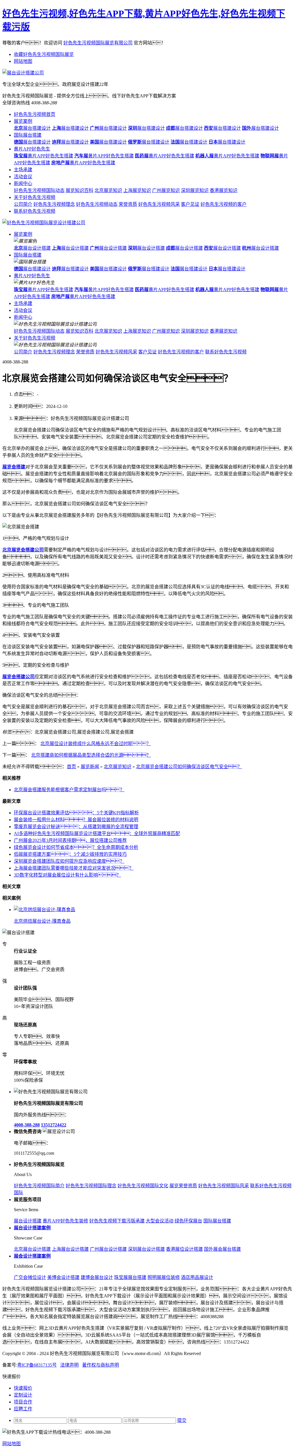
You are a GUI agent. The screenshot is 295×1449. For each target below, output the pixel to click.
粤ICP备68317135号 (37, 1365)
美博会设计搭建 (63, 1277)
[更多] (26, 898)
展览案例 (23, 121)
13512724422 (53, 1124)
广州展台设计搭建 (108, 1249)
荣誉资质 (128, 204)
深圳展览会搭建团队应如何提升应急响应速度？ (69, 861)
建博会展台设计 (97, 1277)
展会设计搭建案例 (32, 1256)
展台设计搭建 (32, 248)
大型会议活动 (159, 1220)
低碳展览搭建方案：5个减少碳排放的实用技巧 (70, 854)
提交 (181, 1420)
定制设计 (23, 1395)
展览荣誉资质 (183, 1185)
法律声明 (69, 1365)
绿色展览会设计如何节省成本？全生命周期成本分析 (76, 847)
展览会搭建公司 (18, 676)
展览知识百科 (79, 190)
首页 (71, 766)
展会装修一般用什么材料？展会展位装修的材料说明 (76, 819)
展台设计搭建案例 (32, 1227)
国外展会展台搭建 (222, 1249)
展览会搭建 (13, 466)
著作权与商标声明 (100, 1365)
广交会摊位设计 (30, 1277)
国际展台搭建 (27, 135)
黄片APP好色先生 (32, 148)
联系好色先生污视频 (34, 211)
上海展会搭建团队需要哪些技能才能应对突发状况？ (74, 868)
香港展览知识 (223, 190)
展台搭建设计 (32, 128)
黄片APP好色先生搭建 (43, 155)
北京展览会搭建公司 (23, 549)
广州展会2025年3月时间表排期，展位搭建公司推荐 (70, 840)
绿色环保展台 (188, 1220)
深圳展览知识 (195, 190)
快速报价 (23, 1388)
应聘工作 (23, 1408)
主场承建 (23, 169)
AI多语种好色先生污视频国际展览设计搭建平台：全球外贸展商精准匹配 (97, 833)
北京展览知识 (108, 190)
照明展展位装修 (164, 1277)
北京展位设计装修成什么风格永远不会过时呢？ (95, 743)
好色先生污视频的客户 (224, 204)
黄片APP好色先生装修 (65, 1220)
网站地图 (23, 61)
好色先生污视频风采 (159, 204)
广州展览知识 (166, 190)
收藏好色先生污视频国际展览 (44, 54)
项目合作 (23, 1401)
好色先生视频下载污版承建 (117, 1220)
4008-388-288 (27, 1124)
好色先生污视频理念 (54, 204)
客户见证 (190, 204)
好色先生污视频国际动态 (39, 190)
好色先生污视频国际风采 (223, 1185)
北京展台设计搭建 (32, 1249)
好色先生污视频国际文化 (143, 1185)
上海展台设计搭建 (70, 1249)
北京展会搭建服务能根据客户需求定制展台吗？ (69, 789)
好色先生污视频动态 (97, 204)
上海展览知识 (137, 190)
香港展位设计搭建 (184, 1249)
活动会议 (23, 176)
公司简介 (23, 204)
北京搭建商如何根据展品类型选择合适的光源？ (91, 755)
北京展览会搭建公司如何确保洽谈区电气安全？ (189, 766)
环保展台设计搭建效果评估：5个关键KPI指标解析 (76, 812)
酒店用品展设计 (197, 1277)
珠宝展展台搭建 (130, 1277)
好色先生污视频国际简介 (39, 1185)
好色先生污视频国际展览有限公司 (98, 42)
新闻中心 (23, 183)
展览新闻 (90, 766)
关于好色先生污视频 (34, 197)
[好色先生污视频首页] (43, 222)
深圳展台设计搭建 (146, 1249)
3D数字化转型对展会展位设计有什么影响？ (67, 875)
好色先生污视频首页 (34, 114)
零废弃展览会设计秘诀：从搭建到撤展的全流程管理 (76, 826)
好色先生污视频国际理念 (91, 1185)
